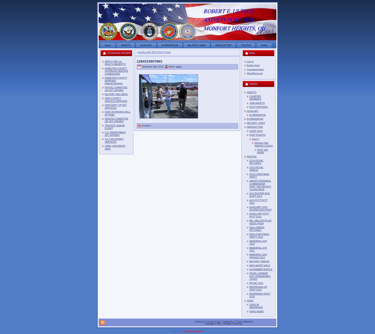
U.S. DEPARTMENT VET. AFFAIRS (115, 134)
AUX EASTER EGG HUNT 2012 (259, 195)
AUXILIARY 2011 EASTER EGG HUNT (260, 208)
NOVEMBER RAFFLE (260, 269)
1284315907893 (149, 61)
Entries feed (253, 65)
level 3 (255, 139)
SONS (250, 300)
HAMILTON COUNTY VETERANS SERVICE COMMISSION (116, 71)
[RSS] (102, 322)
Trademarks (228, 321)
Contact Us (200, 321)
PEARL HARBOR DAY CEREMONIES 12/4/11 (260, 276)
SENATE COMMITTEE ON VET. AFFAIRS (116, 120)
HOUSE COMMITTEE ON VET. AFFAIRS (116, 89)
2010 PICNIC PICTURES (256, 162)
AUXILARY (253, 111)
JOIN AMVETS (257, 103)
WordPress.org (255, 73)
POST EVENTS (257, 135)
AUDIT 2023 (255, 131)
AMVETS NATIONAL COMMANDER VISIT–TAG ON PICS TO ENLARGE (260, 185)
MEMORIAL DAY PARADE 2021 (258, 256)
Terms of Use (213, 321)
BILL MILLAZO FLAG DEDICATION (260, 222)
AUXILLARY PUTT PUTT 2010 (154, 52)
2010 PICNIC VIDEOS (256, 169)
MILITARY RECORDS (116, 94)
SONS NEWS (256, 311)
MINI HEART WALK (259, 265)
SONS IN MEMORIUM (256, 306)
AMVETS (251, 92)
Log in (250, 61)
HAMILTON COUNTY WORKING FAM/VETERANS (116, 81)
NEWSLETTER (255, 127)
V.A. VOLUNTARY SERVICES (114, 140)
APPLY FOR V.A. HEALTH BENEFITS (115, 63)
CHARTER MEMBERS (255, 97)
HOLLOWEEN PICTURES (256, 229)
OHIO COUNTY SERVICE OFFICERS (116, 99)
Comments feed (255, 69)
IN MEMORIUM (257, 115)
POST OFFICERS (258, 107)
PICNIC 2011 (256, 283)
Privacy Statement (244, 321)
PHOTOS (252, 156)
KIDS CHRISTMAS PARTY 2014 (259, 235)
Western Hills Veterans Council (263, 144)
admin (179, 66)
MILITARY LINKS (256, 123)
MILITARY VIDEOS (259, 261)
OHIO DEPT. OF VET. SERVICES (116, 106)
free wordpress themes (193, 331)
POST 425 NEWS (262, 151)
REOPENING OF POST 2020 (258, 288)
